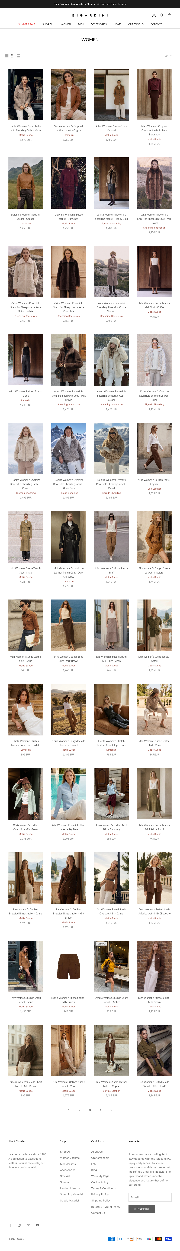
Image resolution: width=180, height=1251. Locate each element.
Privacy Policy (100, 1194)
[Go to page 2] (111, 1110)
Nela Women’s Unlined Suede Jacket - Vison (69, 1084)
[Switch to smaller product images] (12, 56)
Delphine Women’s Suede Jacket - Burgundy (69, 216)
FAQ (93, 1164)
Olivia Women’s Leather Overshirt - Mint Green (25, 827)
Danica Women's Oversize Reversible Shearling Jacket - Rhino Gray (68, 484)
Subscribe (142, 1209)
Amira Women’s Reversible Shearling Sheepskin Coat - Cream (111, 395)
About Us (97, 1151)
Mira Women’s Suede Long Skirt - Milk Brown (68, 658)
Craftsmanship (100, 1157)
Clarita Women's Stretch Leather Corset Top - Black (111, 743)
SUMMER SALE (26, 24)
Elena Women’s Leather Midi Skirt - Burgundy (111, 827)
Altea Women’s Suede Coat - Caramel (111, 128)
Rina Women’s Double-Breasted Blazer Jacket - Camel (25, 911)
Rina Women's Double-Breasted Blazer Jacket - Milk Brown (68, 913)
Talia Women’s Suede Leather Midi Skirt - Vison (111, 658)
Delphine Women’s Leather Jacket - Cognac (25, 216)
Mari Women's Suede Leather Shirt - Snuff (26, 658)
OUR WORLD (136, 24)
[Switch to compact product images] (18, 56)
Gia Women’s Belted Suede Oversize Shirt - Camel (111, 911)
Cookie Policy (99, 1182)
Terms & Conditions (103, 1188)
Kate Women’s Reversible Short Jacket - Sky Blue (69, 827)
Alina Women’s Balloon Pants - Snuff (111, 570)
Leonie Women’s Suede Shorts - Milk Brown (68, 1000)
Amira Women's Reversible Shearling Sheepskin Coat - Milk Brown (69, 395)
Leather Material (70, 1188)
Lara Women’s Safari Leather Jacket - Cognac (111, 1084)
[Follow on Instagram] (19, 1225)
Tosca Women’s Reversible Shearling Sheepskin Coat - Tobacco (111, 307)
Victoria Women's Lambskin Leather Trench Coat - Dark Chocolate (69, 572)
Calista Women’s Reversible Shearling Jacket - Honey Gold (111, 216)
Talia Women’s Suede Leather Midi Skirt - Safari (154, 827)
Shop (20, 34)
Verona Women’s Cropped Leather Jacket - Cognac (68, 128)
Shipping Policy (101, 1200)
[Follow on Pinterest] (28, 1225)
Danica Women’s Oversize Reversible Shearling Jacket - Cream (25, 484)
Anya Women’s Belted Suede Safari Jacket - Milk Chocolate (154, 911)
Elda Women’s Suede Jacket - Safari (154, 658)
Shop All (65, 1151)
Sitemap (65, 1182)
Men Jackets (68, 1164)
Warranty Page (100, 1176)
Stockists (66, 1176)
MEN (81, 24)
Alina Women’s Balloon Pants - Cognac (154, 482)
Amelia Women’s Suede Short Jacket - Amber (111, 1000)
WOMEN (66, 24)
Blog (94, 1170)
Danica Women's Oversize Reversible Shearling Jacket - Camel (111, 484)
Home (11, 34)
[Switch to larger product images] (6, 56)
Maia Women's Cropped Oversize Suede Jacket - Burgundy (154, 130)
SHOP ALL (48, 24)
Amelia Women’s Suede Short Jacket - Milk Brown (26, 1084)
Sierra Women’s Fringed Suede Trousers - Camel (68, 743)
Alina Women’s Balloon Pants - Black (25, 393)
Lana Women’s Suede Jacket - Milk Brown (154, 1000)
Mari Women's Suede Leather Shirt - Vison (154, 743)
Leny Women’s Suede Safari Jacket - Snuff (26, 1000)
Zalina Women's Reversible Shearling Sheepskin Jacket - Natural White (25, 307)
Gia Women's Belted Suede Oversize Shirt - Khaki (154, 1084)
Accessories (67, 1170)
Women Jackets (70, 1157)
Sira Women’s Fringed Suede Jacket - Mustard (154, 570)
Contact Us (98, 1212)
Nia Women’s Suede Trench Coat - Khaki (26, 570)
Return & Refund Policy (105, 1206)
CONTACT (156, 24)
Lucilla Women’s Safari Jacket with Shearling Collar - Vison (26, 128)
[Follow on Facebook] (10, 1225)
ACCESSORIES (99, 24)
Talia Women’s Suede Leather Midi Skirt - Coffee (154, 305)
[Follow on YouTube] (37, 1225)
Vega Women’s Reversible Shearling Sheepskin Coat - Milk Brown (154, 218)
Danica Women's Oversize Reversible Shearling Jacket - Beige (154, 395)
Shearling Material (71, 1194)
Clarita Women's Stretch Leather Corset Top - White (25, 743)
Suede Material (69, 1200)
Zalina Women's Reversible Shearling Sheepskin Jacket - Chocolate (68, 307)
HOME (117, 24)
